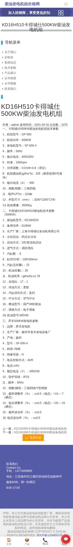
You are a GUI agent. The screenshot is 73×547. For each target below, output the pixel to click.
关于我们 (10, 52)
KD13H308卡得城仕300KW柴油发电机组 (40, 432)
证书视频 (10, 83)
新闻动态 (10, 62)
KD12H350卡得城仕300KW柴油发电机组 (40, 428)
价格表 (8, 57)
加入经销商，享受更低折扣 (29, 13)
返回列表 (35, 437)
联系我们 (10, 88)
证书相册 (10, 78)
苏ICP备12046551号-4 (51, 535)
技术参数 (10, 67)
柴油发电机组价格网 (22, 4)
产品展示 (10, 73)
